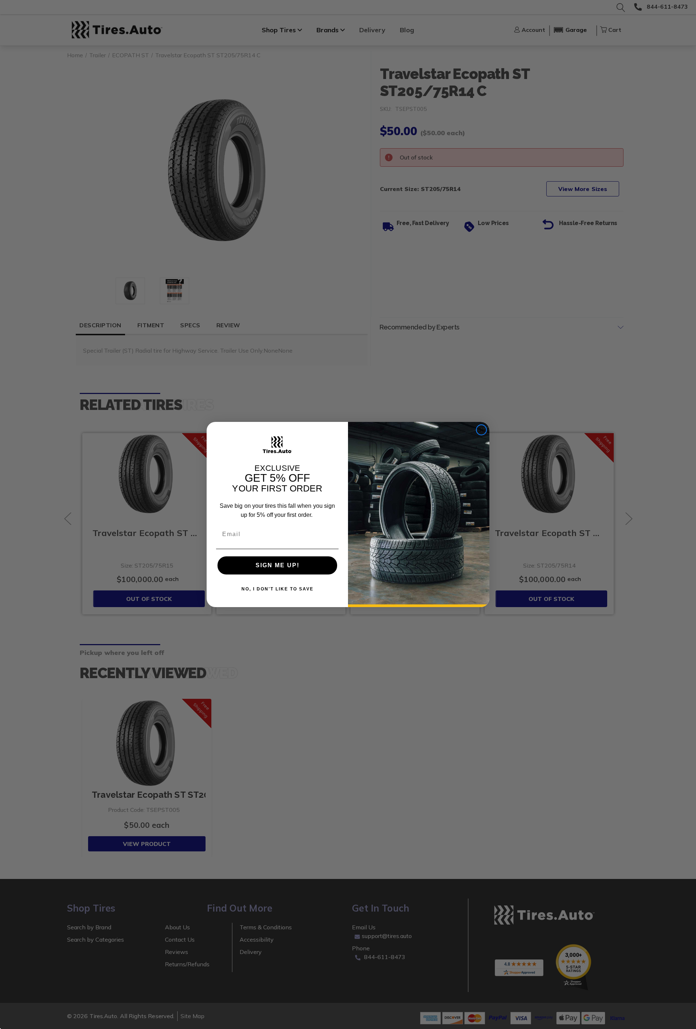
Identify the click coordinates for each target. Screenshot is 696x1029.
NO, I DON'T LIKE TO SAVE (277, 589)
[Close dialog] (481, 430)
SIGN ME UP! (277, 565)
